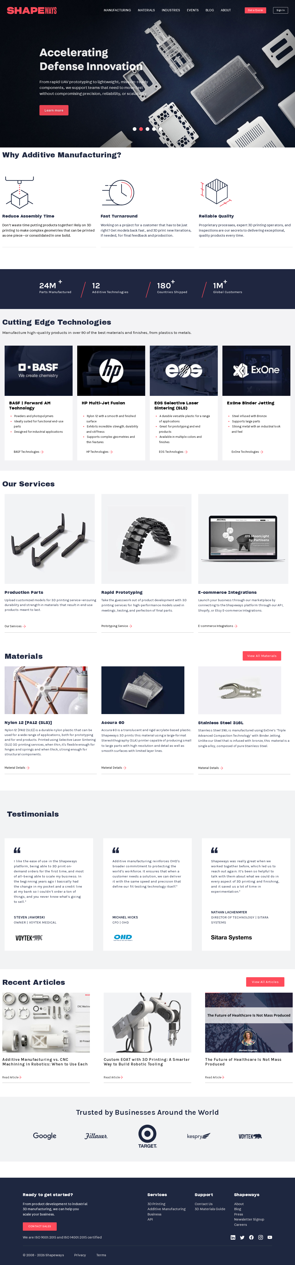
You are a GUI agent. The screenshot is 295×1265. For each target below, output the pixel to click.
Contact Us (203, 1204)
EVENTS (193, 10)
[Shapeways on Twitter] (242, 1238)
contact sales (39, 1226)
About (239, 1204)
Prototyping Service (115, 626)
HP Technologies (97, 451)
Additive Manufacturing (167, 1209)
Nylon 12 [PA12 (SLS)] (28, 723)
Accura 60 (112, 723)
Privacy (80, 1255)
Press (238, 1214)
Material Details (15, 767)
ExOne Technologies (246, 451)
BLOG (210, 10)
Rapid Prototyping (122, 592)
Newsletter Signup (249, 1219)
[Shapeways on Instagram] (260, 1238)
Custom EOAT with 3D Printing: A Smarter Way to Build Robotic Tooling (147, 1060)
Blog (237, 1209)
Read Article (10, 1077)
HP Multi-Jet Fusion (103, 403)
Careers (240, 1225)
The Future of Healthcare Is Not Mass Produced (243, 1060)
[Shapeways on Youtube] (270, 1238)
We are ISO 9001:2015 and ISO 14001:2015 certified (62, 1237)
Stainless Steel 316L (221, 723)
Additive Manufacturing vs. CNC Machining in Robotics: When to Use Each (45, 1060)
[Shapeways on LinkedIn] (233, 1238)
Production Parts (24, 592)
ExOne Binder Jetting (250, 403)
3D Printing (156, 1204)
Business (155, 1214)
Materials (146, 10)
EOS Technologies (171, 451)
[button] (262, 656)
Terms (101, 1255)
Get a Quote (255, 10)
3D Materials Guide (210, 1209)
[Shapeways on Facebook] (251, 1238)
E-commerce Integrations (227, 592)
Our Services (13, 626)
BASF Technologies (27, 451)
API (150, 1219)
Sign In (281, 10)
